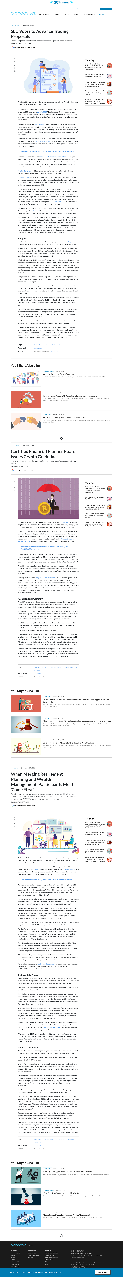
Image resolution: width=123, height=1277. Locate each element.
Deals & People (48, 1212)
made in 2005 (42, 112)
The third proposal (24, 171)
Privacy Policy (55, 1272)
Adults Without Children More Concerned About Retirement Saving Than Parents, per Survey (95, 101)
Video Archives (15, 1266)
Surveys (56, 14)
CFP (35, 667)
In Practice (15, 768)
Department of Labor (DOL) (61, 667)
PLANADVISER (78, 1253)
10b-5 (35, 344)
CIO (72, 1253)
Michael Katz (23, 466)
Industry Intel (55, 351)
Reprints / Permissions (51, 1257)
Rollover (70, 1139)
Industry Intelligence (90, 14)
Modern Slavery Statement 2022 (79, 1266)
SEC (55, 344)
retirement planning (62, 1139)
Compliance (15, 25)
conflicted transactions (43, 141)
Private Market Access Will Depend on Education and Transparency (70, 396)
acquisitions (36, 869)
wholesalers (60, 344)
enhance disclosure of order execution (52, 157)
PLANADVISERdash (33, 1255)
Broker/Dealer (50, 344)
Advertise (48, 1262)
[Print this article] (14, 71)
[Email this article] (14, 56)
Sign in (103, 9)
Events (76, 14)
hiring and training (69, 869)
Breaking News (32, 1253)
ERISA (71, 667)
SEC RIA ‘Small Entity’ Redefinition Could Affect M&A (65, 417)
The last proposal (24, 177)
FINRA (38, 670)
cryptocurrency (49, 667)
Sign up (109, 9)
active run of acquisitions (47, 964)
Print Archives (15, 1264)
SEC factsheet (56, 202)
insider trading (66, 242)
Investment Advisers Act (53, 1027)
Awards (66, 14)
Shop (46, 1264)
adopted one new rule (35, 242)
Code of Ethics (40, 667)
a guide (65, 522)
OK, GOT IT (102, 1272)
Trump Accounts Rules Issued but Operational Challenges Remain (94, 92)
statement (36, 211)
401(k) (35, 1139)
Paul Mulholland (24, 43)
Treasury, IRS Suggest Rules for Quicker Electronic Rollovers (67, 1171)
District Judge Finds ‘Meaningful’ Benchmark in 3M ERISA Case (68, 743)
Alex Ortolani (23, 802)
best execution (40, 125)
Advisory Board (49, 1255)
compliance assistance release (45, 578)
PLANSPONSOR (88, 1253)
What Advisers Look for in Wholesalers (59, 374)
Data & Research (49, 371)
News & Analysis (44, 14)
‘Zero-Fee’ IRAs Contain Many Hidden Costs (61, 1193)
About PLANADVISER (51, 1253)
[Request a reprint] (14, 68)
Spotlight (30, 1257)
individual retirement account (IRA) (47, 1139)
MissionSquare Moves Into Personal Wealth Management (66, 1215)
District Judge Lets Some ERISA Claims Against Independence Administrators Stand (95, 84)
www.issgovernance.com (77, 1257)
